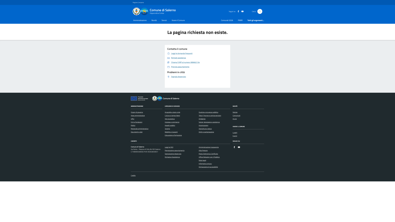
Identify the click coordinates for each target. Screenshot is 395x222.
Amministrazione (140, 20)
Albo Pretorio (203, 150)
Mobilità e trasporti (171, 132)
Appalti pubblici (170, 125)
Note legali (202, 160)
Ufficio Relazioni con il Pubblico (209, 157)
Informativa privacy (205, 163)
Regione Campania (138, 2)
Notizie (235, 112)
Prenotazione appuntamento (174, 150)
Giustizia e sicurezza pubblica (208, 112)
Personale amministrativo (139, 128)
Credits (133, 175)
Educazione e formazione (173, 135)
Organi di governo (137, 112)
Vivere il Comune (178, 20)
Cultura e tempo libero (172, 115)
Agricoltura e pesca (205, 128)
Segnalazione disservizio (173, 154)
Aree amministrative (138, 115)
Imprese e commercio (172, 122)
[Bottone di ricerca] (259, 11)
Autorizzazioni (203, 125)
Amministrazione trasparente (209, 147)
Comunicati (236, 115)
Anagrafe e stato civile (172, 112)
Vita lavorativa (170, 119)
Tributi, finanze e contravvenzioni (210, 115)
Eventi (235, 136)
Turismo (167, 128)
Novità (154, 20)
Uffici (132, 119)
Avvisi (235, 119)
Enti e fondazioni (136, 122)
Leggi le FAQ (169, 147)
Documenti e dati (136, 132)
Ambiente (202, 119)
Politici (133, 125)
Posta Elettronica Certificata (208, 154)
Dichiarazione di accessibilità (208, 167)
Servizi (164, 20)
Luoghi (235, 132)
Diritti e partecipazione (206, 132)
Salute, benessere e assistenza (209, 122)
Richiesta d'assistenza (172, 157)
